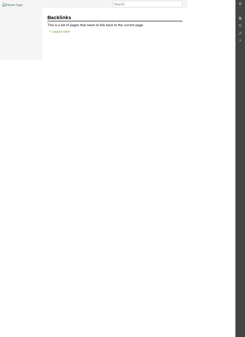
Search (179, 4)
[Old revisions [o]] (240, 27)
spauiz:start (61, 31)
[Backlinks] (240, 34)
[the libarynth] (12, 4)
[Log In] (240, 5)
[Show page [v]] (240, 19)
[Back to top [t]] (240, 42)
